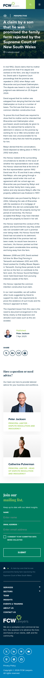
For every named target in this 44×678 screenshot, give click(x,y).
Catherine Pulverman (21, 464)
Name (6, 512)
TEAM (6, 595)
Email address (11, 524)
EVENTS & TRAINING (13, 604)
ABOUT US (8, 608)
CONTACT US (9, 612)
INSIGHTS (8, 599)
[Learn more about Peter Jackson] (7, 333)
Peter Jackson (22, 333)
